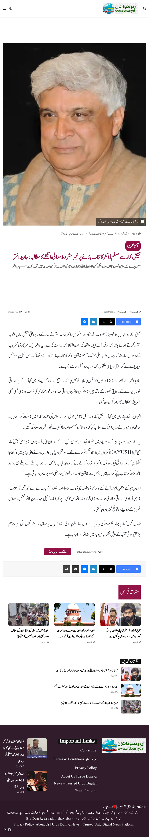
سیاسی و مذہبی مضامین (14, 813)
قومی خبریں (123, 234)
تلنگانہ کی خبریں (80, 818)
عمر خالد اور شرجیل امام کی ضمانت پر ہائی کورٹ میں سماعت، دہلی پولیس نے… (123, 633)
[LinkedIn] (93, 321)
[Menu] (4, 10)
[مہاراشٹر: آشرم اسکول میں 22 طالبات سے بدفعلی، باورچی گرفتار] (37, 781)
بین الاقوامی (128, 813)
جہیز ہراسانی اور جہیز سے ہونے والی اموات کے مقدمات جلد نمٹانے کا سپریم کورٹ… (76, 633)
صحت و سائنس (94, 818)
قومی (120, 813)
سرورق (138, 813)
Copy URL (58, 551)
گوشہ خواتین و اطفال (32, 813)
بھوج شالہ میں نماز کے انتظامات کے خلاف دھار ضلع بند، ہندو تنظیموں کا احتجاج (30, 633)
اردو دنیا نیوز (108, 807)
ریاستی (113, 813)
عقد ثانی (61, 818)
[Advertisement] (74, 28)
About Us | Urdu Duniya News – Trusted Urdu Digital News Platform (75, 783)
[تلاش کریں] (144, 10)
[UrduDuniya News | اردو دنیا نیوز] (120, 8)
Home (133, 234)
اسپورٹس (106, 813)
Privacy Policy (86, 768)
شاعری (118, 818)
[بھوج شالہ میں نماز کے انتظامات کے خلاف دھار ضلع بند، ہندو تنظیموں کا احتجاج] (28, 614)
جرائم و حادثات (94, 813)
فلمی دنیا (45, 813)
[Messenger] (84, 321)
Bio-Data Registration (41, 818)
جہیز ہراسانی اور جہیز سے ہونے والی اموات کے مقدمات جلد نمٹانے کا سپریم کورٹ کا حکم (86, 687)
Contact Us (88, 750)
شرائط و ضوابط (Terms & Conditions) (75, 759)
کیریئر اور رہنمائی (56, 813)
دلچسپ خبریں (107, 818)
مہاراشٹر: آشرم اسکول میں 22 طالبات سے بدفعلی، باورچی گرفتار (14, 780)
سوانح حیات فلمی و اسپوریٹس (75, 813)
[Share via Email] (75, 569)
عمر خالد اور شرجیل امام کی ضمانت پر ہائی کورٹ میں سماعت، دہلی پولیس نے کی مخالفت (87, 670)
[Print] (66, 569)
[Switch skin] (11, 10)
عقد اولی (69, 818)
